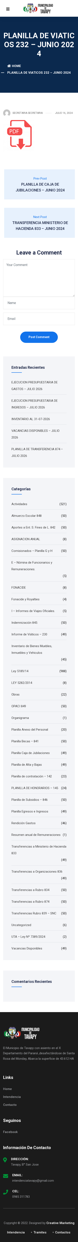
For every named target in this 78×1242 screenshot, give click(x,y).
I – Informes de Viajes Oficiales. (33, 611)
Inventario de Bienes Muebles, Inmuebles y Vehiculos (31, 649)
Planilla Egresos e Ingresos (29, 811)
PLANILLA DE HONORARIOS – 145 (34, 788)
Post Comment (39, 337)
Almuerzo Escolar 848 (26, 516)
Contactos (62, 1232)
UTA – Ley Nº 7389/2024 (28, 937)
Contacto (10, 1105)
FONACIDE (18, 587)
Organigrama (20, 718)
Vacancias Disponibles (26, 948)
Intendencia (12, 1097)
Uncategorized (21, 925)
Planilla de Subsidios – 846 (29, 800)
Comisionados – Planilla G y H (31, 551)
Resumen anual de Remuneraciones (36, 835)
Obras (15, 694)
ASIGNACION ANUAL (25, 539)
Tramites (39, 1232)
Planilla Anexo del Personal (29, 729)
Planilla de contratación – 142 (31, 776)
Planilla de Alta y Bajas (26, 765)
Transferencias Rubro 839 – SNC (33, 913)
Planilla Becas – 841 (25, 741)
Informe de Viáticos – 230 (29, 634)
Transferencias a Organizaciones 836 (36, 871)
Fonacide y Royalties (25, 599)
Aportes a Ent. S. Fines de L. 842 (33, 527)
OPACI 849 (18, 706)
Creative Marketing (60, 1223)
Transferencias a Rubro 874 (30, 902)
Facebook (10, 1132)
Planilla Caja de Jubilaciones (30, 753)
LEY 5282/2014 (21, 683)
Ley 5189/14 (19, 671)
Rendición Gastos (23, 823)
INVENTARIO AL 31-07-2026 (30, 419)
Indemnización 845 (24, 623)
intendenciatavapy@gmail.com (33, 1180)
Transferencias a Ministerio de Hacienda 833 (38, 850)
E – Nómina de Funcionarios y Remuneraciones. (31, 566)
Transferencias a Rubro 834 (30, 890)
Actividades (19, 504)
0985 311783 (21, 1197)
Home (16, 66)
